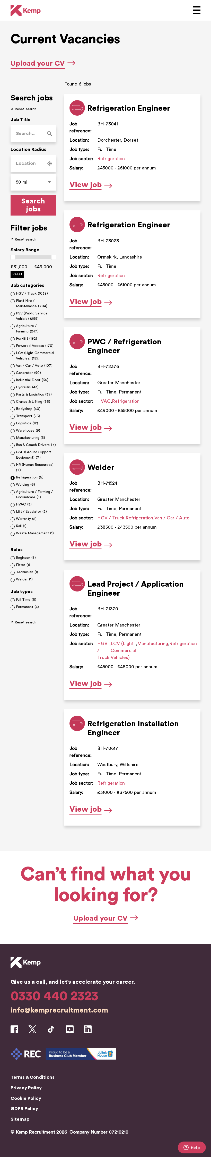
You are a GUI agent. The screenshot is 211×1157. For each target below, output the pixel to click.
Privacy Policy (26, 1087)
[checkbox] (33, 293)
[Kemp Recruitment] (26, 974)
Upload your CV (38, 63)
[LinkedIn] (88, 1029)
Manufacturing (152, 643)
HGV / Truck (110, 518)
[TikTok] (51, 1030)
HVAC (104, 401)
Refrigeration (111, 158)
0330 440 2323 (54, 996)
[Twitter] (32, 1030)
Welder (100, 468)
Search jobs (33, 205)
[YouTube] (70, 1029)
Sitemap (20, 1119)
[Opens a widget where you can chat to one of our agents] (192, 1148)
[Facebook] (14, 1030)
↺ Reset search (23, 109)
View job (90, 186)
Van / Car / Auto (171, 518)
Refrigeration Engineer (128, 108)
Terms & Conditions (33, 1077)
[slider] (12, 257)
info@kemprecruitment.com (59, 1010)
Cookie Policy (26, 1098)
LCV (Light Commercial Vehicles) (123, 650)
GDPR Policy (24, 1108)
